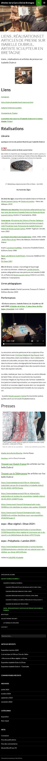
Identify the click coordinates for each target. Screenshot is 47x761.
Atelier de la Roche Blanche (11, 453)
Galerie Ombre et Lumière (11, 108)
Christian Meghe (21, 355)
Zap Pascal (34, 355)
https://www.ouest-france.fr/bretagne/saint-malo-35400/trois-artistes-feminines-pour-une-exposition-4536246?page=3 (22, 515)
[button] (4, 169)
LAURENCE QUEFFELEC (15, 256)
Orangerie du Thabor (9, 113)
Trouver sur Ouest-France (13, 463)
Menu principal (44, 2)
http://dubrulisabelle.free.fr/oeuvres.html (17, 102)
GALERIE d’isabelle (15, 557)
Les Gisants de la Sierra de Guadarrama (16, 237)
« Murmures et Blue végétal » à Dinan (14, 658)
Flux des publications (8, 740)
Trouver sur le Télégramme (14, 473)
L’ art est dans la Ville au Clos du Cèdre (14, 654)
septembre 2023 (7, 698)
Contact (4, 627)
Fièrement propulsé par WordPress (11, 758)
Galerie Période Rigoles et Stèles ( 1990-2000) (22, 595)
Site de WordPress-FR (9, 748)
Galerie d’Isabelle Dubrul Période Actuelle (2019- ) (24, 600)
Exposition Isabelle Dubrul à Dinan (13, 662)
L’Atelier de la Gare (8, 574)
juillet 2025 (5, 690)
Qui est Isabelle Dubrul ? (10, 579)
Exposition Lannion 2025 (10, 650)
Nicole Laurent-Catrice (9, 201)
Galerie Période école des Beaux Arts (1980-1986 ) (23, 587)
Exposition (5, 717)
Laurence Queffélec (14, 248)
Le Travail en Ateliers (11, 623)
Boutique (4, 614)
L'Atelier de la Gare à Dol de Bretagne (17, 2)
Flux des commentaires (9, 744)
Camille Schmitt (33, 269)
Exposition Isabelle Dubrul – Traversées (15, 666)
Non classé (5, 721)
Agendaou (4, 458)
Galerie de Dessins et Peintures (17, 604)
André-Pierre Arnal (9, 239)
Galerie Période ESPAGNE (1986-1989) (19, 591)
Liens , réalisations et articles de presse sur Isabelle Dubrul (23, 609)
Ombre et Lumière (27, 201)
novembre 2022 (6, 702)
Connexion (5, 736)
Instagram (5, 97)
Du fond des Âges (24, 190)
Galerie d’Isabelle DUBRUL (12, 583)
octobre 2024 (6, 694)
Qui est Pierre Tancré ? (9, 618)
